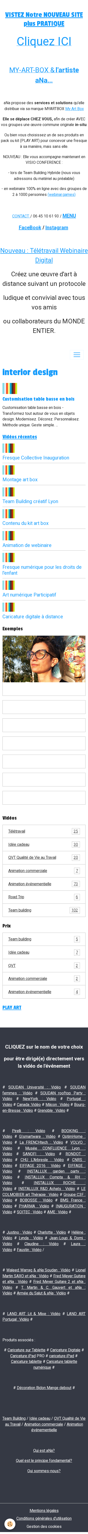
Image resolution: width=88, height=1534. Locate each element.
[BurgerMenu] (77, 354)
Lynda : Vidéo (31, 1238)
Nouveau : (15, 250)
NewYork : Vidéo (39, 1098)
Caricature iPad (23, 1356)
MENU (69, 216)
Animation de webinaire (27, 545)
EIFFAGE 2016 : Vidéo (40, 1165)
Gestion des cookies (44, 1526)
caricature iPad (61, 1356)
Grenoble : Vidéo (51, 1110)
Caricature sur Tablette (26, 1350)
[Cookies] (9, 1524)
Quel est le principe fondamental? (44, 1460)
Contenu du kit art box (25, 523)
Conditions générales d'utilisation (44, 1518)
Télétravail (43, 831)
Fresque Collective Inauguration (35, 458)
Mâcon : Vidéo (57, 1104)
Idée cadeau (43, 844)
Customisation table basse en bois (38, 399)
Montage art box (20, 479)
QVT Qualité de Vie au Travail (43, 857)
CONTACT (20, 216)
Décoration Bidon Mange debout (44, 1387)
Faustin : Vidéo (29, 1249)
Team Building (14, 1418)
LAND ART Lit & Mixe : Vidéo (34, 1313)
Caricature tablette (26, 1361)
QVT (43, 965)
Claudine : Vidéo (41, 1244)
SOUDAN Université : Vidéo (34, 1087)
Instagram (56, 227)
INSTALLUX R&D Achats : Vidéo (46, 1188)
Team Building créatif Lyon (30, 501)
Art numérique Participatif (29, 595)
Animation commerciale (43, 870)
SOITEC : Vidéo (30, 1212)
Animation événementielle (43, 884)
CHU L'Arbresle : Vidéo (42, 1159)
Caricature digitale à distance (32, 617)
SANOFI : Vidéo (39, 1154)
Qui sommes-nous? (44, 1471)
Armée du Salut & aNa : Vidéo (41, 1293)
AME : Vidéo (57, 1212)
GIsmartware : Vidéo (37, 1136)
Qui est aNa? (44, 1450)
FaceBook (30, 227)
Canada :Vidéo (29, 1104)
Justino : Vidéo (19, 1232)
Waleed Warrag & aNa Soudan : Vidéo (38, 1270)
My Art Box (74, 108)
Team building (43, 910)
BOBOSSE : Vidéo (36, 1200)
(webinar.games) (62, 194)
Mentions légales (44, 1510)
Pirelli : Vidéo (28, 1130)
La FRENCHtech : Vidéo (41, 1142)
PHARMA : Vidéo (34, 1206)
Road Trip (43, 897)
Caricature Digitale (65, 1350)
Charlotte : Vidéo (52, 1232)
